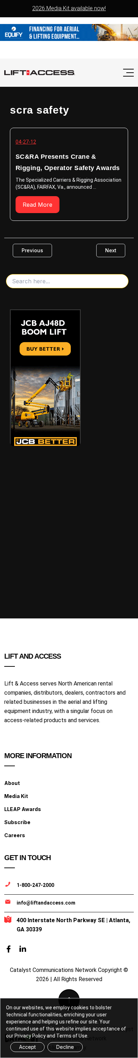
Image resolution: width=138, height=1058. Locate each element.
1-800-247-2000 (35, 885)
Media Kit (16, 796)
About (12, 783)
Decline (65, 1047)
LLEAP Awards (22, 809)
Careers (14, 835)
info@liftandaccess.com (46, 903)
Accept (27, 1047)
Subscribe (17, 822)
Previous (32, 250)
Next (110, 250)
